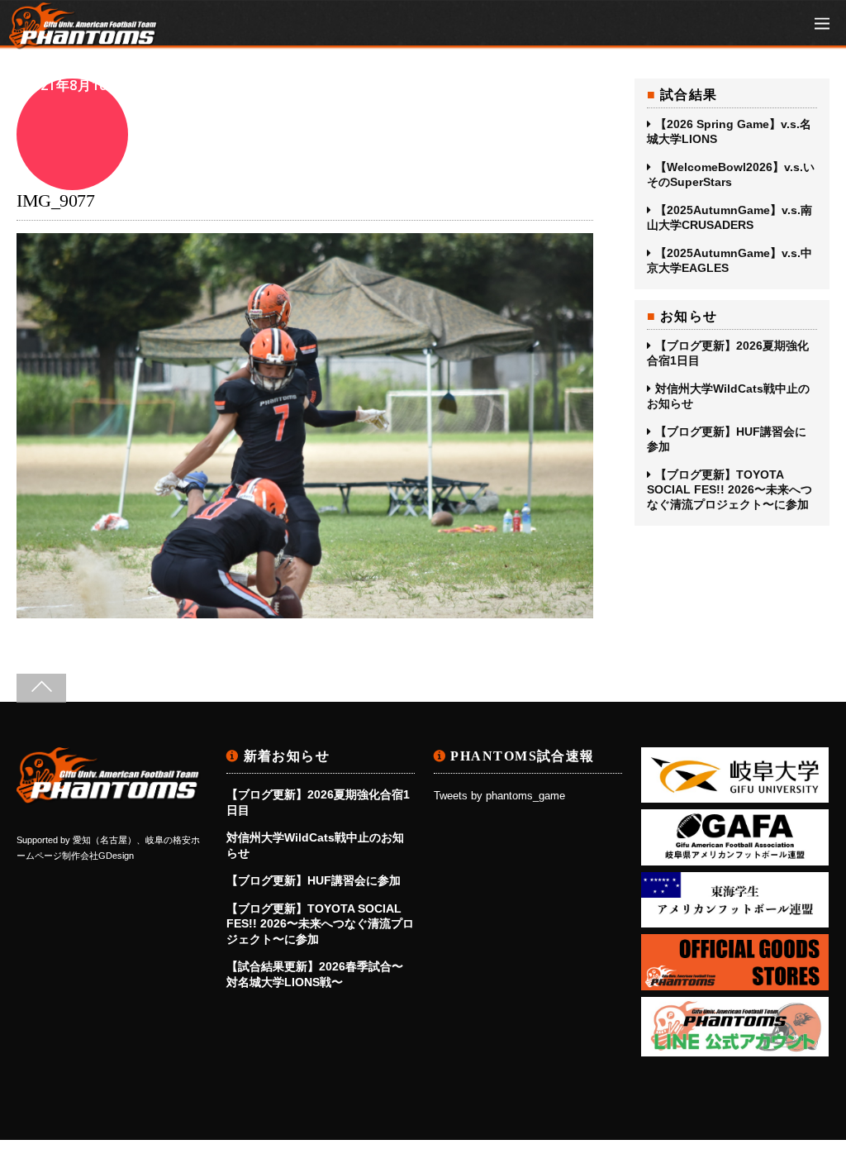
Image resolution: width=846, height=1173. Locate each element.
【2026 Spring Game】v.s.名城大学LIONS (729, 131)
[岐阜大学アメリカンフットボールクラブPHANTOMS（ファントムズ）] (83, 41)
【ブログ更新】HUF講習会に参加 (726, 439)
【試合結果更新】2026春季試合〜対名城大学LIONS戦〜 (314, 974)
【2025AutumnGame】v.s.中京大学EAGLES (729, 260)
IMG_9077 (55, 200)
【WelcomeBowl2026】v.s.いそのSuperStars (731, 174)
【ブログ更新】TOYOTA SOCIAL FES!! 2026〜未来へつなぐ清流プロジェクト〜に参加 (729, 489)
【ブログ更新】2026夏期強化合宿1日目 (728, 353)
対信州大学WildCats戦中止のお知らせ (728, 396)
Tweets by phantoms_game (499, 796)
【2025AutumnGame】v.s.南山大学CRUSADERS (729, 217)
